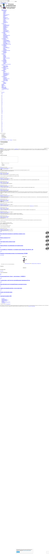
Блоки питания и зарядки (6, 35)
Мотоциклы (5, 52)
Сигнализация (5, 36)
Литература (3, 76)
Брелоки (4, 20)
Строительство (4, 38)
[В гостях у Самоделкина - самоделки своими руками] (8, 8)
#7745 (7, 189)
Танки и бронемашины (6, 47)
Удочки (4, 58)
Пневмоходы (5, 27)
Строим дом (5, 39)
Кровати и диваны (5, 66)
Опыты (4, 19)
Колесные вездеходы (6, 25)
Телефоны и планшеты (6, 14)
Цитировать (4, 168)
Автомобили (5, 45)
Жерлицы (4, 59)
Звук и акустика (5, 37)
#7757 (9, 178)
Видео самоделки (5, 22)
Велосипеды (5, 51)
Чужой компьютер (3, 2)
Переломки (4, 26)
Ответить (1, 168)
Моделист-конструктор (6, 78)
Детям (2, 86)
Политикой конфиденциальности (27, 550)
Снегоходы (4, 29)
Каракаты (4, 28)
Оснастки (4, 57)
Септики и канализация (6, 40)
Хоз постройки (5, 43)
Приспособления (4, 60)
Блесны (4, 55)
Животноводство (5, 17)
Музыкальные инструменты (7, 64)
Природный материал (6, 74)
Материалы (3, 70)
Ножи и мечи (3, 85)
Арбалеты (4, 83)
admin (1, 208)
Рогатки (3, 81)
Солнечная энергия (5, 68)
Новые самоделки (4, 9)
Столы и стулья (5, 65)
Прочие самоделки (4, 10)
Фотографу (4, 61)
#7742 (9, 204)
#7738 (9, 229)
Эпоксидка (4, 71)
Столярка (4, 11)
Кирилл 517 (1, 148)
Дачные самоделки (4, 88)
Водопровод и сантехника (6, 41)
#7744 (9, 195)
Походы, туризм (4, 87)
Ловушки (4, 54)
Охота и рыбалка (5, 80)
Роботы (4, 12)
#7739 (7, 216)
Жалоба (7, 168)
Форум (3, 89)
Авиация (4, 46)
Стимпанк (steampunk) (6, 18)
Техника (3, 23)
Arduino (4, 33)
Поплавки (4, 56)
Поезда (4, 48)
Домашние (4, 13)
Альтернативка (4, 67)
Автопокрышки (5, 75)
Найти (8, 0)
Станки (4, 63)
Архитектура (5, 49)
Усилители (4, 34)
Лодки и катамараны (6, 30)
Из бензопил (5, 21)
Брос (4, 72)
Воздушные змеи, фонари (6, 50)
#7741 (7, 208)
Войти (15, 1)
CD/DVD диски (5, 73)
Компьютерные (5, 15)
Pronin (1, 189)
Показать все (3, 138)
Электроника (3, 32)
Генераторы (4, 69)
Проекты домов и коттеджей (7, 44)
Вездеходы (4, 24)
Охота (4, 16)
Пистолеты (4, 82)
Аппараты (4, 62)
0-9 (2, 93)
